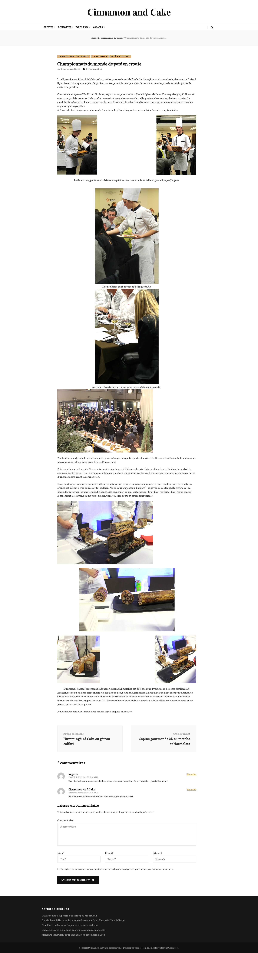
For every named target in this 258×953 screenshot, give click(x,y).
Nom (60, 852)
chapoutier (100, 56)
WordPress (173, 947)
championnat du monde (74, 56)
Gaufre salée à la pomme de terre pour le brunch (69, 915)
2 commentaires (94, 69)
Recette (48, 27)
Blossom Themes (146, 947)
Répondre (191, 774)
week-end (82, 27)
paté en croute (120, 56)
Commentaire (65, 820)
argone (73, 774)
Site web (157, 852)
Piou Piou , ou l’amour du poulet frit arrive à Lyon (70, 925)
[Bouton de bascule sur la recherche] (212, 27)
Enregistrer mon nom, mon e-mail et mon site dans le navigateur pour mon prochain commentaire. (117, 869)
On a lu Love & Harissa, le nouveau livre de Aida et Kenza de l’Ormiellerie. (83, 920)
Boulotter (64, 27)
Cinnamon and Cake (129, 12)
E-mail (109, 852)
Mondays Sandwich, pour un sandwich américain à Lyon (73, 934)
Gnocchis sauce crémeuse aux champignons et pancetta (73, 929)
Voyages (98, 27)
